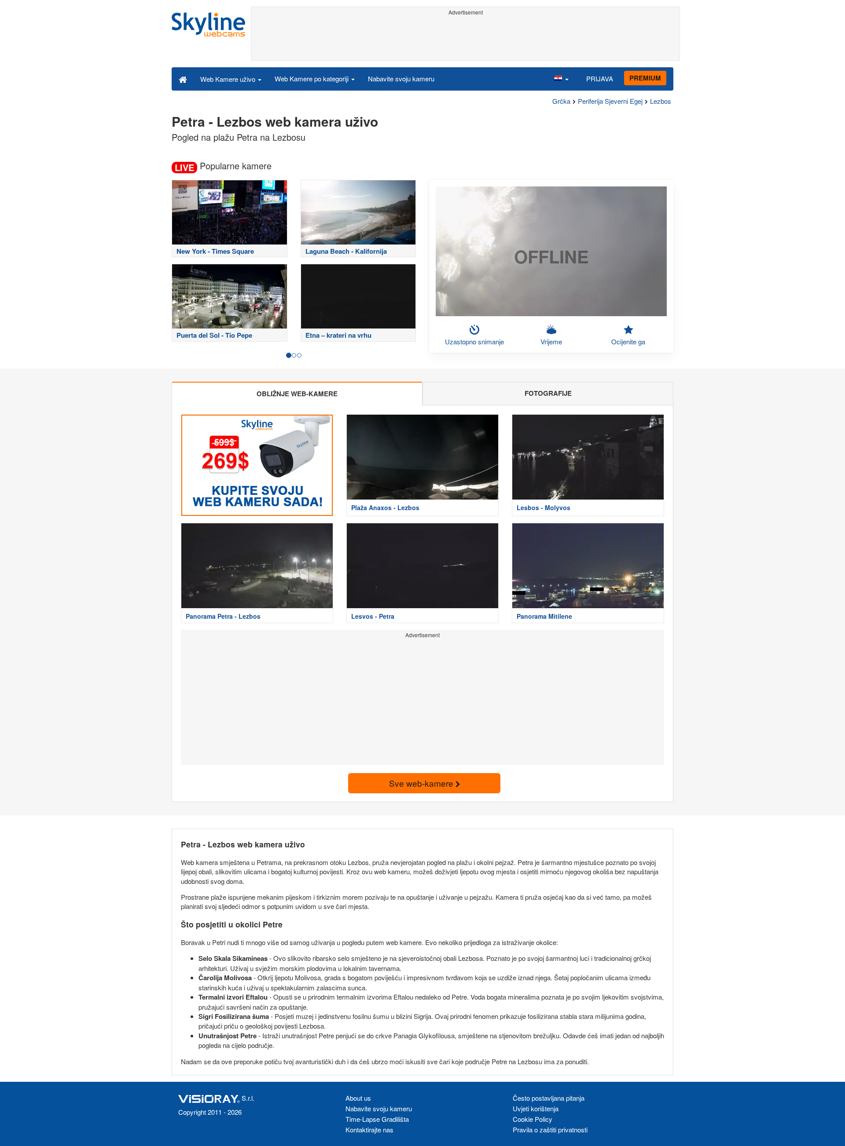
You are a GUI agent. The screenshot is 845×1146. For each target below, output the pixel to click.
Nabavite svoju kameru (401, 78)
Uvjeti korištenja (535, 1108)
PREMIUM (645, 78)
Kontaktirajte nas (369, 1129)
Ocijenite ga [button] (628, 341)
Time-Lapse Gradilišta (377, 1119)
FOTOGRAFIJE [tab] (548, 393)
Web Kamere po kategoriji (312, 78)
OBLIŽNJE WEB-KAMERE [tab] (297, 393)
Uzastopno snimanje (474, 341)
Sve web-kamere (422, 783)
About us (358, 1097)
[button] (561, 79)
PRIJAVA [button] (599, 78)
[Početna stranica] (183, 79)
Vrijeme (551, 341)
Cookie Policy (532, 1119)
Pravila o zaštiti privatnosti (550, 1129)
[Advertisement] (465, 38)
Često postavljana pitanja (548, 1097)
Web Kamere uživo (228, 79)
